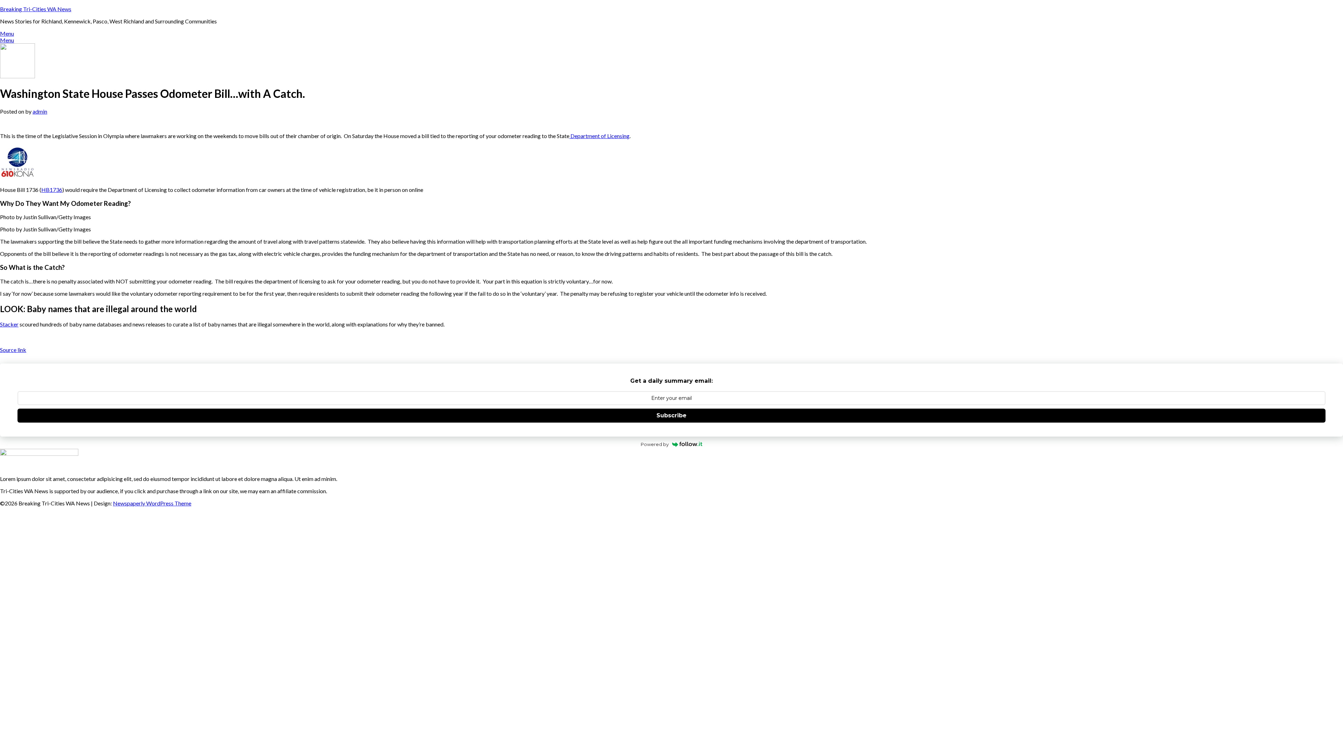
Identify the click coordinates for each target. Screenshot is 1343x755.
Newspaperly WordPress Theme (152, 503)
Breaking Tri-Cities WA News (35, 9)
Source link (13, 349)
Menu (7, 33)
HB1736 (51, 189)
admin (40, 111)
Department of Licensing (599, 135)
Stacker (9, 324)
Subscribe (671, 415)
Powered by (655, 444)
